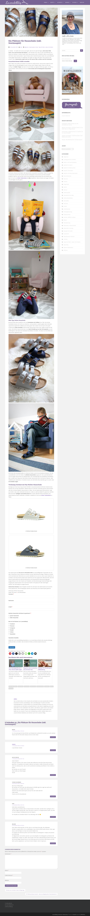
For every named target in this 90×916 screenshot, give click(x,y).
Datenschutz (65, 914)
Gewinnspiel (20, 686)
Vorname (11, 594)
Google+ (12, 630)
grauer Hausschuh (14, 615)
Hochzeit (66, 203)
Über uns (82, 2)
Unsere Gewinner (66, 115)
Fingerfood (66, 184)
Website (7, 880)
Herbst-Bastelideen (68, 198)
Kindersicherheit (40, 686)
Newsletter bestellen (14, 637)
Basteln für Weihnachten (69, 167)
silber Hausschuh (14, 617)
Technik (65, 239)
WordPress (83, 914)
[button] (10, 653)
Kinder (36, 47)
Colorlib (74, 914)
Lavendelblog (55, 914)
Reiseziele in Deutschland (70, 225)
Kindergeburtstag (68, 211)
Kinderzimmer (67, 214)
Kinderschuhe (33, 686)
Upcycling (66, 244)
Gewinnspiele (32, 47)
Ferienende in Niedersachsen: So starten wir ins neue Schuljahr (72, 132)
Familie (45, 2)
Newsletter (12, 634)
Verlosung (11, 688)
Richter (51, 686)
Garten (65, 187)
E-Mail (10, 607)
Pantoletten (47, 686)
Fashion (65, 181)
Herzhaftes (66, 200)
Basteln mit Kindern (68, 170)
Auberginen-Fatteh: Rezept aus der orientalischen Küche (70, 124)
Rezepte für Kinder (68, 231)
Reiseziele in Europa (68, 228)
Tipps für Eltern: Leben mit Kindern (46, 47)
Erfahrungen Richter (13, 686)
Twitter (12, 632)
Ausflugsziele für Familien (70, 159)
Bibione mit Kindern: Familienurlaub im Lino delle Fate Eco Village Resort (72, 128)
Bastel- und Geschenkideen (70, 162)
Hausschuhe (26, 686)
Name (7, 870)
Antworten (53, 737)
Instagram (12, 628)
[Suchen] (81, 50)
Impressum (60, 914)
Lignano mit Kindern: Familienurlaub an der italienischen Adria (72, 136)
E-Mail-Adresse (9, 875)
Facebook (12, 624)
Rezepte (52, 2)
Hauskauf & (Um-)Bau (69, 195)
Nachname (11, 600)
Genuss (65, 189)
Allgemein (27, 47)
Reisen (65, 220)
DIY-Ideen (74, 2)
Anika (21, 47)
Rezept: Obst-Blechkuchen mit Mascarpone (72, 139)
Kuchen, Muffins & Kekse (69, 217)
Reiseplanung (67, 222)
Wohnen (67, 2)
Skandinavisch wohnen (69, 236)
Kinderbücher (67, 209)
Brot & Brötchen (67, 176)
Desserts (66, 178)
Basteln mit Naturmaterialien (70, 173)
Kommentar (8, 854)
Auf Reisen (59, 2)
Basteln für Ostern (68, 165)
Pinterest (12, 626)
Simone (13, 744)
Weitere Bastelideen (68, 247)
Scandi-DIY (66, 233)
